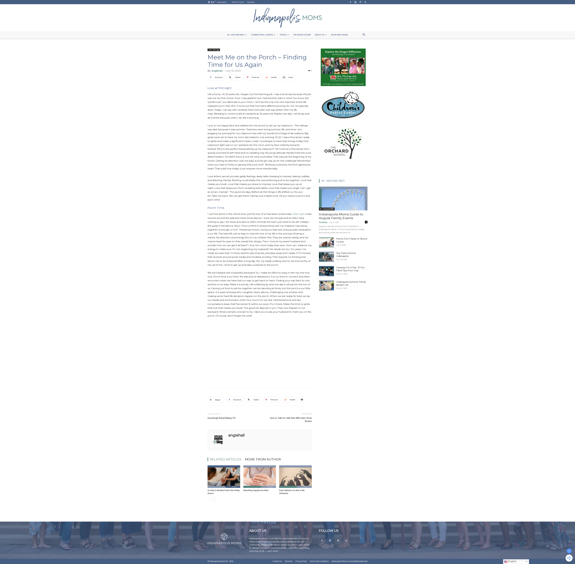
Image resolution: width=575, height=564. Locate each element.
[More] (302, 400)
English (512, 561)
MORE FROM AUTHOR (263, 459)
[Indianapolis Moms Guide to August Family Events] (343, 198)
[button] (363, 35)
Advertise (250, 2)
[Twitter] (365, 2)
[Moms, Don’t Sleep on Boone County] (326, 242)
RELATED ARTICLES (225, 459)
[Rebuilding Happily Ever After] (259, 476)
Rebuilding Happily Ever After (255, 490)
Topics (283, 35)
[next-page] (214, 499)
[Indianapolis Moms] (287, 17)
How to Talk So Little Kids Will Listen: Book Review (291, 420)
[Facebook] (350, 2)
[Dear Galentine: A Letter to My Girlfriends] (295, 476)
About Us (319, 35)
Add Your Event (238, 2)
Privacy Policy (301, 561)
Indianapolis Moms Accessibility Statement (349, 561)
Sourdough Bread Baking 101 (222, 418)
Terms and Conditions (319, 561)
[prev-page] (209, 499)
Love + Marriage (213, 50)
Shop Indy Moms (339, 35)
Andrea (323, 222)
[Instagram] (355, 2)
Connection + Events (262, 35)
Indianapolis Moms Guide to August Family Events (341, 216)
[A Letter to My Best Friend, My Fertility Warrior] (224, 476)
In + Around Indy (235, 35)
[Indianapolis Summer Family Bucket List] (326, 285)
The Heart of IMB (302, 35)
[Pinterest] (360, 2)
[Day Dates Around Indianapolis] (326, 257)
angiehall (217, 70)
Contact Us (277, 561)
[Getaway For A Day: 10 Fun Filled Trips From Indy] (326, 271)
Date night (299, 214)
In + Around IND (327, 209)
